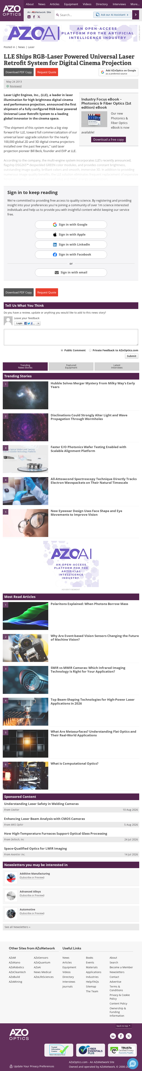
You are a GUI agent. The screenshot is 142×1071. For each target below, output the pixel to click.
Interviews (68, 981)
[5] (25, 522)
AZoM (12, 957)
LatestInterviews (117, 366)
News (21, 47)
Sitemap (91, 986)
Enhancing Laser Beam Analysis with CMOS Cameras (44, 819)
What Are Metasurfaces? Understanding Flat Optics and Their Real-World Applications (93, 733)
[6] (25, 775)
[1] (25, 395)
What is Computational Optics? (74, 763)
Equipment (69, 967)
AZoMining (15, 981)
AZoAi (37, 967)
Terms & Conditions (116, 988)
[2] (25, 427)
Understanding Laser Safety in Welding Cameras (41, 804)
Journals (67, 986)
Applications (93, 972)
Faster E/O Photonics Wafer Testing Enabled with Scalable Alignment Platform (88, 449)
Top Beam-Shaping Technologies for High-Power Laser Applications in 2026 (93, 701)
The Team (92, 991)
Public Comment (75, 350)
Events (90, 962)
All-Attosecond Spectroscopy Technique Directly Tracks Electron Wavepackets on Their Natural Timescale (94, 481)
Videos (66, 972)
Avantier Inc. (18, 854)
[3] (25, 458)
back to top (123, 1025)
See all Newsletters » (17, 927)
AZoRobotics (16, 967)
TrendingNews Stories (25, 366)
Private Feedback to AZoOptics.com (115, 350)
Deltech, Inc (17, 839)
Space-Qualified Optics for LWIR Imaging (35, 848)
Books (89, 957)
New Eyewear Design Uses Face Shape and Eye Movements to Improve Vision (86, 513)
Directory (68, 977)
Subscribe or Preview (32, 877)
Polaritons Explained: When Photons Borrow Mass (89, 604)
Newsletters (117, 972)
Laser (31, 47)
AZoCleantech (17, 972)
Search (114, 962)
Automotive (27, 909)
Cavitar (15, 809)
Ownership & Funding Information (118, 1012)
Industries (92, 977)
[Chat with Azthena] (132, 1063)
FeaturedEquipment (71, 366)
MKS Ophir (17, 824)
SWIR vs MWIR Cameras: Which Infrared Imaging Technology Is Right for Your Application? (88, 670)
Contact (114, 977)
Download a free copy (108, 139)
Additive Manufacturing (35, 873)
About (113, 957)
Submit (131, 356)
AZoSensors (41, 957)
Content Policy (118, 1003)
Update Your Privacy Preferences (33, 1066)
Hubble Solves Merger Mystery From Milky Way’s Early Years (93, 385)
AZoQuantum (42, 962)
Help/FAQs (92, 981)
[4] (25, 490)
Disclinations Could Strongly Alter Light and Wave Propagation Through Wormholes (89, 417)
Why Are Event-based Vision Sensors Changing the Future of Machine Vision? (95, 638)
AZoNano (14, 962)
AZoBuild (14, 977)
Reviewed (16, 86)
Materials (92, 967)
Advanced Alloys (30, 891)
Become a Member (121, 967)
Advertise (115, 981)
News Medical (42, 972)
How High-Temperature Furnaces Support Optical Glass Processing (55, 833)
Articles (67, 962)
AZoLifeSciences (44, 977)
